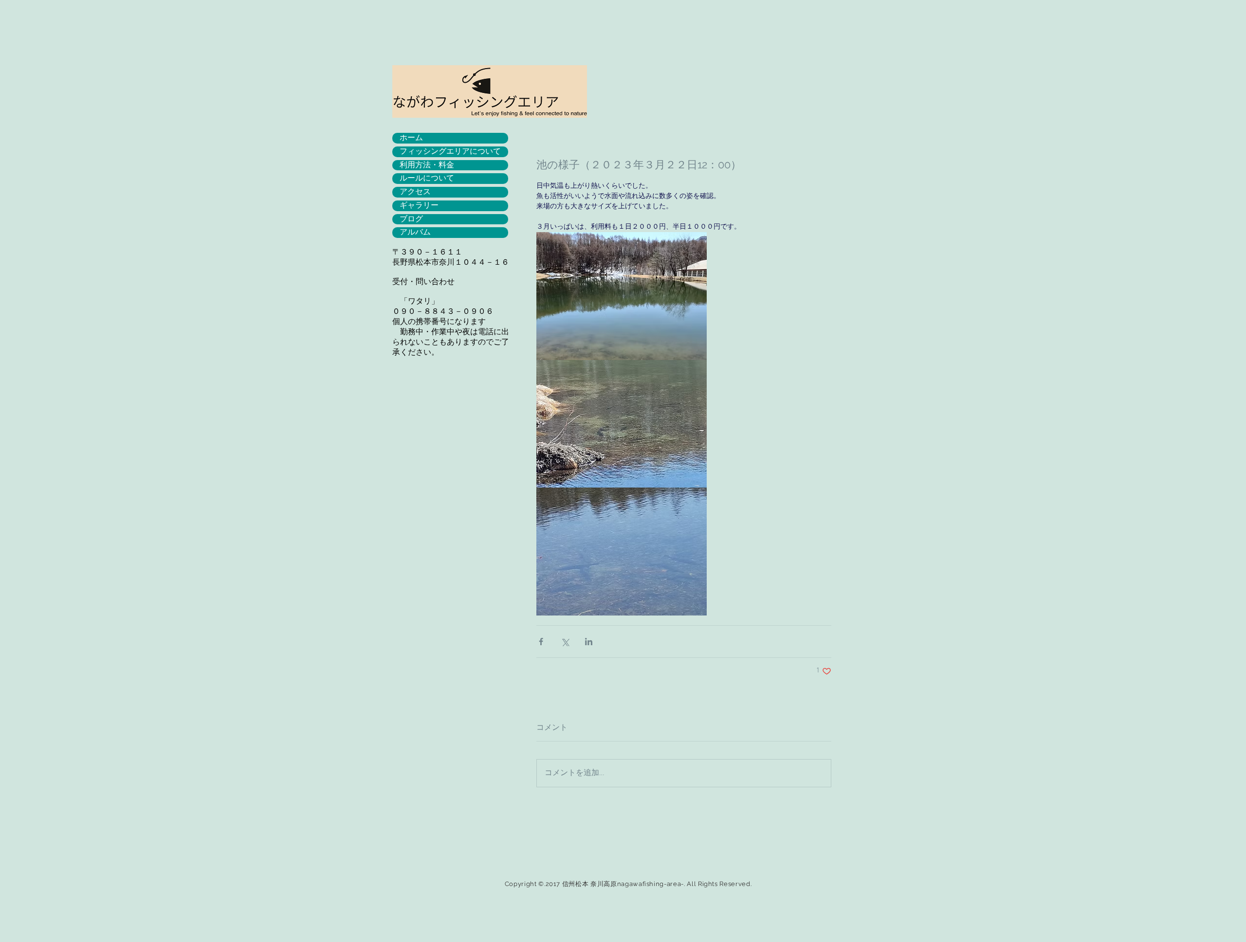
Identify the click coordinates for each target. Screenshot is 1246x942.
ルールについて (427, 178)
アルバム (415, 232)
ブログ (411, 219)
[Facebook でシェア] (541, 641)
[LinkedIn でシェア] (588, 641)
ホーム (411, 137)
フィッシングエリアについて (450, 151)
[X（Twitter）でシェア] (564, 641)
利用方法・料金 (427, 165)
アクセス (415, 191)
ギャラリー (419, 205)
